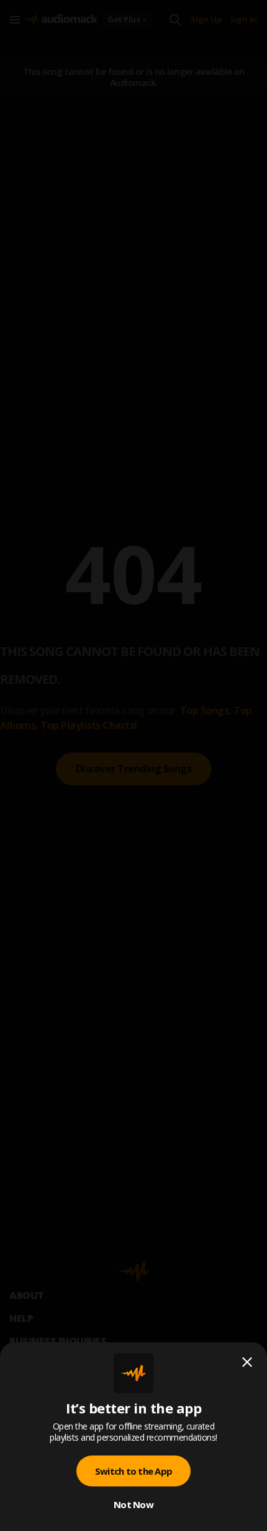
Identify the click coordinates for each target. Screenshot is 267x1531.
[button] (133, 765)
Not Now (133, 1504)
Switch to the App (133, 1471)
